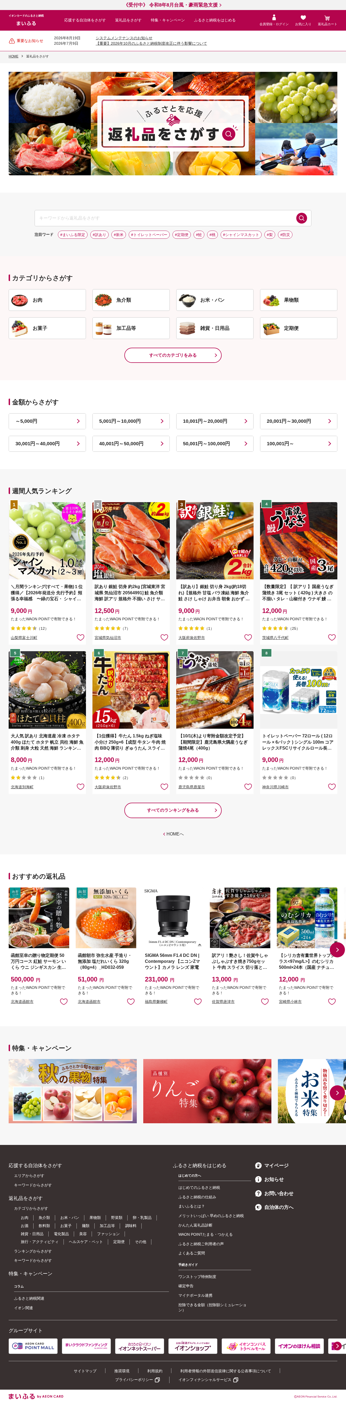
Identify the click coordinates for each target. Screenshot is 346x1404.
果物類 (95, 1217)
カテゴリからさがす (31, 1208)
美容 (83, 1234)
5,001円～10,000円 (120, 421)
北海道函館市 (22, 1001)
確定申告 (186, 1286)
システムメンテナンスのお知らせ (124, 38)
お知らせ (274, 1179)
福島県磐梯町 (156, 1001)
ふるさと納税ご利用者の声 (201, 1244)
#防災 (285, 235)
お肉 (24, 1217)
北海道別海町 (22, 787)
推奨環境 (121, 1371)
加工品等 (107, 1226)
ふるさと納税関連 (29, 1298)
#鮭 (199, 235)
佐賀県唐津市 (223, 1001)
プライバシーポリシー (134, 1379)
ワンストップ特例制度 (197, 1276)
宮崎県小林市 (290, 1001)
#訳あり (99, 235)
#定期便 (181, 235)
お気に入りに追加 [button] (80, 637)
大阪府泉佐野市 (191, 637)
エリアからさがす (29, 1175)
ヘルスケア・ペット (86, 1242)
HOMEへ (175, 834)
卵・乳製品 (142, 1217)
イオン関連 (23, 1308)
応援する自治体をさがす (85, 20)
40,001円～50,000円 (121, 443)
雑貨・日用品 (32, 1234)
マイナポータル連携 (195, 1295)
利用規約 (154, 1371)
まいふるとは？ (191, 1206)
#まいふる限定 (72, 235)
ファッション (108, 1234)
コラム (19, 1286)
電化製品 (61, 1234)
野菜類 (116, 1217)
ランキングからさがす (33, 1251)
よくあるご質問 (191, 1253)
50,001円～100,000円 (206, 443)
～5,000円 (26, 421)
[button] (337, 949)
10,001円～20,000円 (205, 421)
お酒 (24, 1226)
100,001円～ (280, 443)
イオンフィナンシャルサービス (204, 1379)
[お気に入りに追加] (80, 637)
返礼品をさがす (128, 20)
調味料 (131, 1226)
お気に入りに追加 (64, 1001)
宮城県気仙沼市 (108, 637)
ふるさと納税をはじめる (215, 20)
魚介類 (44, 1217)
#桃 (212, 235)
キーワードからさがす (33, 1185)
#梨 (270, 235)
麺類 (85, 1226)
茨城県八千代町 (275, 637)
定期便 (119, 1242)
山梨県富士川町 (24, 637)
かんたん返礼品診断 (195, 1225)
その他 (140, 1242)
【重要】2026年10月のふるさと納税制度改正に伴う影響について (151, 43)
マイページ (276, 1165)
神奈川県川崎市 (275, 787)
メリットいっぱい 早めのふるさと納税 (211, 1215)
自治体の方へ (279, 1207)
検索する (301, 218)
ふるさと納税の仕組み (197, 1197)
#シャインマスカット (241, 235)
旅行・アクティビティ (40, 1242)
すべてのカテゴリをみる (173, 355)
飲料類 (44, 1226)
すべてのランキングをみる (173, 810)
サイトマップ (85, 1371)
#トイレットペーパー (149, 235)
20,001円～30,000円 (289, 421)
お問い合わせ (279, 1193)
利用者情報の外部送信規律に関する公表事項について (225, 1371)
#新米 (119, 235)
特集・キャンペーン (168, 20)
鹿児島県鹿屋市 (191, 787)
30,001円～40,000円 (37, 443)
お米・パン (69, 1217)
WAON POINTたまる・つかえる (205, 1234)
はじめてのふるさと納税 (199, 1187)
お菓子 (66, 1226)
